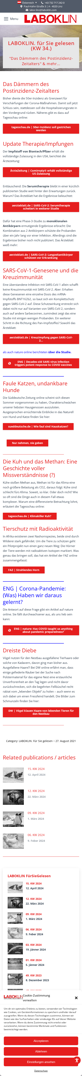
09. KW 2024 (36, 813)
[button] (76, 998)
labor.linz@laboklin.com (43, 10)
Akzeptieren (41, 1040)
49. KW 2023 (34, 975)
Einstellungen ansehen (41, 1062)
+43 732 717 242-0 (54, 2)
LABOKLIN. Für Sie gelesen (36, 741)
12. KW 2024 (36, 791)
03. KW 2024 (34, 945)
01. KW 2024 (34, 960)
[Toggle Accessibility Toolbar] (77, 1060)
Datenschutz (41, 1070)
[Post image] (13, 775)
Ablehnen (41, 1051)
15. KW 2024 (36, 769)
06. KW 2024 (36, 835)
